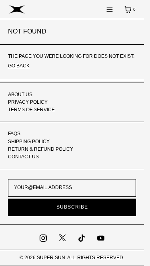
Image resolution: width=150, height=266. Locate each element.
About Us (20, 94)
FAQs (14, 133)
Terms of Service (31, 109)
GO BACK (19, 66)
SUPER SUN (51, 257)
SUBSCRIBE (72, 207)
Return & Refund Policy (40, 149)
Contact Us (23, 157)
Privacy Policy (28, 102)
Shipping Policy (29, 141)
